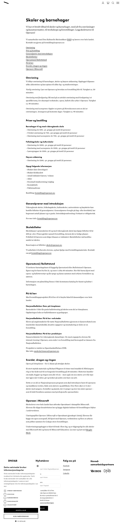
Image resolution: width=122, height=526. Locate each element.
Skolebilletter (31, 57)
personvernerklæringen (46, 503)
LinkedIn (66, 473)
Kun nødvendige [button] (21, 516)
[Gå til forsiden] (6, 3)
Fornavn (38, 474)
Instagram (66, 469)
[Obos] (96, 471)
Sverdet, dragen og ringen (36, 66)
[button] (21, 521)
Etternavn (39, 482)
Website (38, 458)
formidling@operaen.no (47, 218)
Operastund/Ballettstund (36, 60)
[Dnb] (107, 471)
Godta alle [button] (21, 510)
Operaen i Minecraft (34, 69)
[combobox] (38, 466)
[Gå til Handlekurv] (108, 3)
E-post (38, 466)
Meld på (42, 508)
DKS (69, 39)
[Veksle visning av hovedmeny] (117, 3)
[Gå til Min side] (102, 3)
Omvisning (30, 47)
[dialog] (21, 494)
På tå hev (29, 63)
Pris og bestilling (33, 50)
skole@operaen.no (54, 245)
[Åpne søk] (113, 3)
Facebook (66, 466)
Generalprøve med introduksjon (39, 53)
